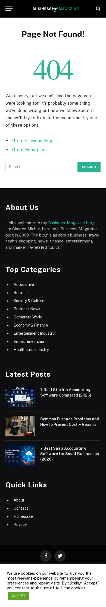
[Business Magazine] (56, 8)
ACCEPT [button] (18, 596)
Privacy (20, 524)
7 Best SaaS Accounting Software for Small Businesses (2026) (69, 453)
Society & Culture (29, 301)
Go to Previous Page (33, 140)
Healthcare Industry (31, 349)
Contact (21, 508)
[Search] (98, 9)
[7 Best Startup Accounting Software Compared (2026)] (20, 396)
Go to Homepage (29, 149)
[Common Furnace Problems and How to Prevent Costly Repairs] (20, 426)
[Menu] (9, 9)
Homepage (23, 516)
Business (21, 292)
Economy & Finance (31, 325)
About (19, 500)
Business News (27, 309)
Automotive (24, 284)
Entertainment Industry (34, 333)
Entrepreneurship (29, 341)
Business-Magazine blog (71, 223)
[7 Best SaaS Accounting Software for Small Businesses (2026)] (20, 455)
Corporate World (28, 317)
